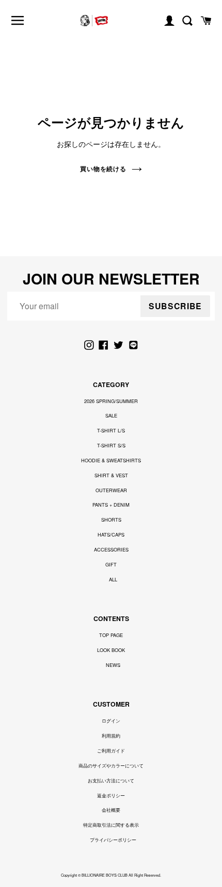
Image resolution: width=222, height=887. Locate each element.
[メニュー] (17, 20)
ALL (113, 579)
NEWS (113, 664)
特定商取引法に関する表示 (111, 824)
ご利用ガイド (111, 750)
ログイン (111, 720)
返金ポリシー (111, 795)
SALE (111, 415)
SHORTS (111, 519)
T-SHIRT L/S (111, 430)
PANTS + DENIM (111, 504)
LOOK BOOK (111, 650)
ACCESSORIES (111, 549)
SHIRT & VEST (111, 475)
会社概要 (111, 809)
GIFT (111, 564)
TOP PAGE (111, 635)
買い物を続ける (103, 168)
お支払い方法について (111, 780)
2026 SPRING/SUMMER (111, 401)
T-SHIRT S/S (111, 445)
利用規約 (111, 735)
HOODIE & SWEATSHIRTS (111, 460)
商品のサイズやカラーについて (111, 765)
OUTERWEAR (111, 490)
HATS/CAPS (111, 534)
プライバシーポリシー (113, 839)
